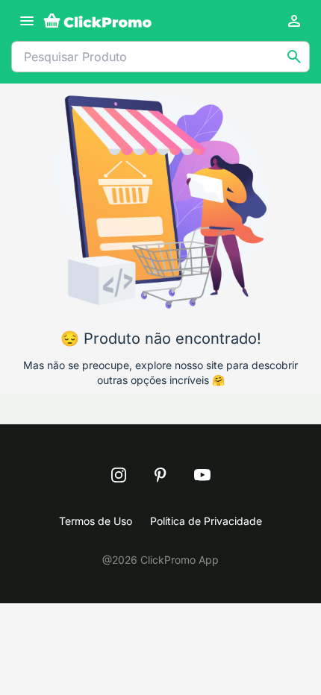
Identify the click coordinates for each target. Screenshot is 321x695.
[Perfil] (294, 21)
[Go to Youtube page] (202, 475)
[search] (294, 57)
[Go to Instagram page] (119, 475)
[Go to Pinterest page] (160, 475)
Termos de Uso (95, 521)
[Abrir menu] (27, 21)
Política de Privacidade (206, 521)
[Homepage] (98, 20)
